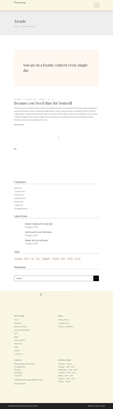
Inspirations (18, 198)
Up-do (77, 259)
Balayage (18, 259)
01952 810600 (19, 384)
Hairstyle (17, 195)
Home (16, 26)
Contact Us (18, 354)
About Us (17, 323)
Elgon (16, 337)
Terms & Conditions (65, 326)
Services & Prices (20, 326)
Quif (16, 333)
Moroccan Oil (19, 340)
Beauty (17, 188)
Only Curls (18, 344)
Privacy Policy (63, 320)
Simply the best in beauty (36, 240)
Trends (42, 99)
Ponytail (55, 259)
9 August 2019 (31, 227)
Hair (38, 259)
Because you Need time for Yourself (43, 103)
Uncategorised (19, 208)
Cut (32, 259)
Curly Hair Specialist (22, 330)
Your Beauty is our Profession (38, 232)
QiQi (16, 347)
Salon (63, 259)
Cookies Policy (64, 323)
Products (17, 202)
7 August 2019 (30, 99)
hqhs (19, 99)
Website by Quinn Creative (96, 406)
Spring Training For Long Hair (39, 223)
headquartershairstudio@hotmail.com (28, 380)
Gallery (17, 350)
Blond (26, 259)
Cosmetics (18, 191)
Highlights (46, 259)
